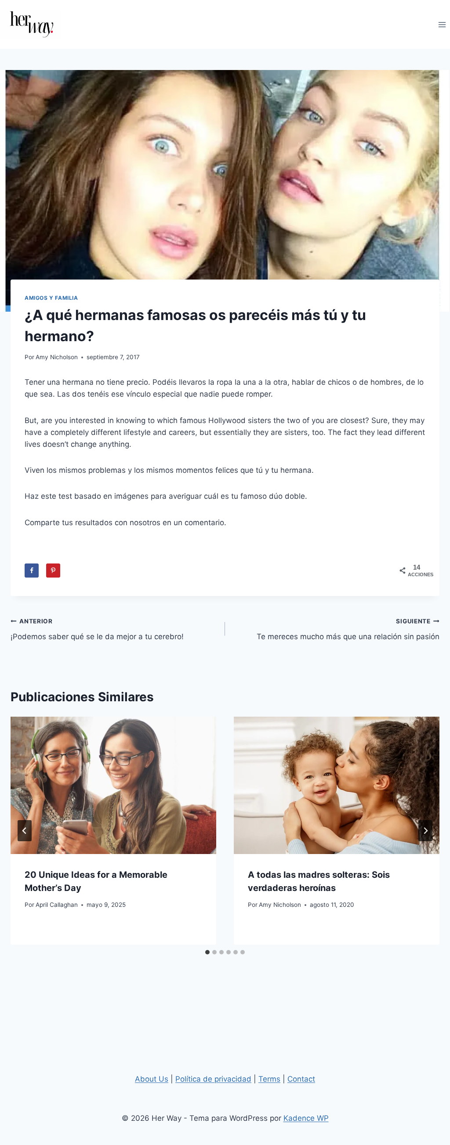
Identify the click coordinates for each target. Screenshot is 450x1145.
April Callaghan (57, 904)
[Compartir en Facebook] (32, 570)
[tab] (207, 952)
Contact (301, 1079)
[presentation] (113, 785)
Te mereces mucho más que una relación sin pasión (348, 629)
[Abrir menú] (442, 24)
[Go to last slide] (25, 830)
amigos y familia (51, 298)
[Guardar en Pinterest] (53, 570)
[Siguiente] (425, 830)
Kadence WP (306, 1118)
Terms (269, 1079)
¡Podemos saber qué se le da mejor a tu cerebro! (97, 629)
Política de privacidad (213, 1079)
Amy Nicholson (57, 357)
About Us (151, 1079)
